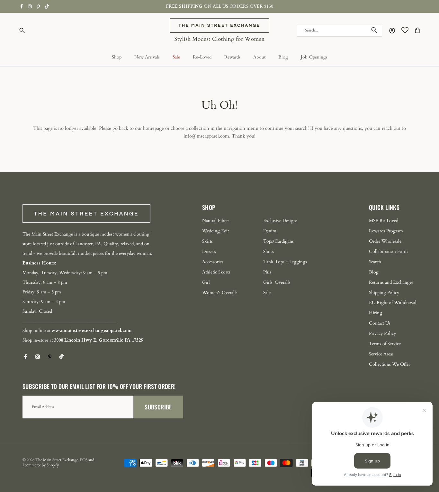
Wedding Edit (215, 231)
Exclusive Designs (280, 221)
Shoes (268, 251)
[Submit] (374, 30)
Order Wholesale (385, 241)
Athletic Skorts (216, 272)
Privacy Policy (382, 333)
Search (375, 262)
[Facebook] (21, 6)
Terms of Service (385, 344)
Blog (283, 57)
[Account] (391, 30)
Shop (116, 57)
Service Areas (381, 354)
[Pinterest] (38, 6)
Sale (176, 57)
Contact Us (379, 323)
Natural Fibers (215, 221)
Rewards (232, 57)
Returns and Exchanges (391, 282)
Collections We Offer (389, 364)
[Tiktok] (46, 6)
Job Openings (314, 57)
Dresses (209, 251)
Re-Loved (202, 57)
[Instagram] (29, 6)
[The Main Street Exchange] (219, 30)
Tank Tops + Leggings (285, 262)
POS (83, 459)
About (259, 57)
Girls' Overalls (277, 282)
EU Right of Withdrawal (393, 303)
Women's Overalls (219, 293)
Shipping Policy (384, 293)
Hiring (375, 313)
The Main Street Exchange (56, 459)
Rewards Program (386, 231)
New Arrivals (147, 57)
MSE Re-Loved (383, 221)
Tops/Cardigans (278, 241)
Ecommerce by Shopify (40, 465)
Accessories (212, 262)
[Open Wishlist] (404, 30)
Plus (267, 272)
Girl (206, 282)
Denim (269, 231)
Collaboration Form (388, 251)
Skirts (207, 241)
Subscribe (158, 407)
